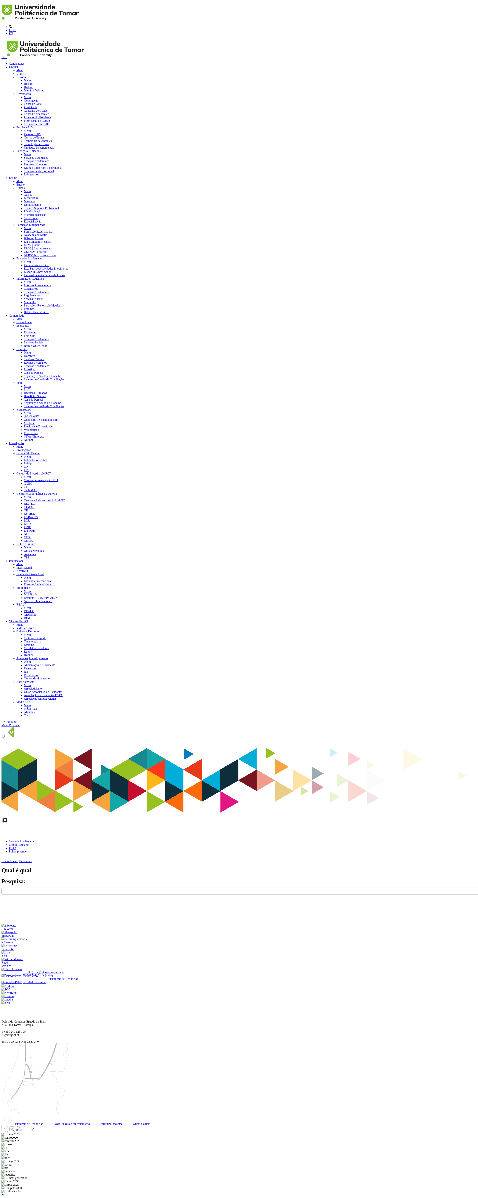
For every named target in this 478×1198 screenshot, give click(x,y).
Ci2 (26, 486)
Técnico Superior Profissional (41, 208)
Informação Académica (30, 278)
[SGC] (5, 989)
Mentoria (29, 423)
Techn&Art (30, 490)
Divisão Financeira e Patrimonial (43, 167)
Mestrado (29, 201)
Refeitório (30, 668)
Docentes (21, 349)
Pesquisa (11, 721)
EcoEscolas (31, 433)
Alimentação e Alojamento (32, 658)
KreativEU (22, 570)
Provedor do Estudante (37, 117)
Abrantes (29, 712)
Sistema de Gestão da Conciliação (44, 379)
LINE (27, 527)
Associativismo (25, 681)
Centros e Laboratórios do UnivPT (36, 493)
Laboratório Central (28, 453)
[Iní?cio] (40, 20)
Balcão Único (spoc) (36, 345)
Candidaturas (16, 63)
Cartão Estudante (19, 844)
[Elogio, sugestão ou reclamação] (11, 969)
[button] (2, 1194)
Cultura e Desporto (27, 631)
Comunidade (16, 315)
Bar (26, 671)
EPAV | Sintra (32, 245)
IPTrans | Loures (33, 238)
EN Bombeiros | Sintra (37, 241)
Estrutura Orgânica (111, 1123)
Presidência (30, 107)
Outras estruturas (26, 544)
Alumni (28, 439)
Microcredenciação (35, 214)
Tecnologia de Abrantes (38, 140)
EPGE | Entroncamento (38, 248)
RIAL (27, 618)
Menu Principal (10, 725)
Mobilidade (23, 587)
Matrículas (30, 302)
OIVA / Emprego (34, 436)
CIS (26, 510)
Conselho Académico (36, 114)
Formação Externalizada (30, 224)
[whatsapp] (40, 1130)
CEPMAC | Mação (35, 251)
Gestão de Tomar (34, 137)
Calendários (31, 288)
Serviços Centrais (34, 359)
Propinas (29, 308)
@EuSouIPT (24, 409)
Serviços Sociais (33, 298)
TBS (27, 557)
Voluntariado (31, 429)
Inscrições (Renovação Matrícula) (43, 305)
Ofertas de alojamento (37, 678)
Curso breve (31, 218)
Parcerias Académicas (29, 258)
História (21, 77)
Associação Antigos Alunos (40, 698)
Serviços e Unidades (28, 151)
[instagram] (12, 1130)
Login (12, 30)
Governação (23, 93)
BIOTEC (29, 503)
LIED (27, 523)
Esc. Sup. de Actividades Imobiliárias (46, 268)
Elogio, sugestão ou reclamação (71, 1123)
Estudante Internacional (30, 574)
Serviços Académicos (36, 161)
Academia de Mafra (35, 235)
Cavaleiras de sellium (36, 648)
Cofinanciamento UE (36, 124)
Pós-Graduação (33, 211)
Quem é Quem (141, 1123)
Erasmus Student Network (39, 584)
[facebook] (4, 1130)
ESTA (12, 848)
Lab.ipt (28, 463)
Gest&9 (28, 540)
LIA (26, 470)
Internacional (16, 560)
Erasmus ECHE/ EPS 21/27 (40, 597)
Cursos (20, 187)
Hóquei (28, 654)
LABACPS (31, 517)
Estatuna (29, 644)
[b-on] (5, 1002)
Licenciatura (31, 198)
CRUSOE (30, 614)
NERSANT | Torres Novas (40, 255)
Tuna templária (32, 641)
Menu (19, 70)
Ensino (13, 177)
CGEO (28, 483)
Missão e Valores (34, 90)
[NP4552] (7, 986)
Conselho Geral (33, 103)
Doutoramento (32, 204)
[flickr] (33, 1130)
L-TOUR (29, 530)
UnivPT (13, 67)
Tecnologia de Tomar (36, 144)
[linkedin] (26, 1130)
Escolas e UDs (25, 127)
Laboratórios (31, 174)
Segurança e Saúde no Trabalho (42, 376)
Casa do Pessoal (33, 372)
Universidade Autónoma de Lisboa (44, 275)
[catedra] (7, 999)
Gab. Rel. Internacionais (38, 601)
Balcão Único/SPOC (36, 312)
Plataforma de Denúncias (28, 1123)
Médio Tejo (23, 702)
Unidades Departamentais (39, 147)
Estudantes (22, 325)
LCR (27, 520)
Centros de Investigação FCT (33, 473)
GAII (27, 466)
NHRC (28, 534)
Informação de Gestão (37, 120)
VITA (27, 537)
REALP (21, 604)
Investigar (29, 369)
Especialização (32, 221)
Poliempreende (18, 851)
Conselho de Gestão (36, 110)
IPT (4, 57)
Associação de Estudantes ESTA (43, 695)
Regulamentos (32, 295)
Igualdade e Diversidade (38, 426)
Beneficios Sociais (35, 396)
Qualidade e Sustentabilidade (41, 419)
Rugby (28, 651)
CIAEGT (29, 507)
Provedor (29, 335)
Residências (31, 675)
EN (11, 33)
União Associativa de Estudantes (43, 691)
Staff (19, 382)
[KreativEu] (9, 992)
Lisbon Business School (38, 271)
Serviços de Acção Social (39, 171)
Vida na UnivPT (18, 621)
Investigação (16, 443)
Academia (30, 554)
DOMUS (29, 513)
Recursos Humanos (35, 164)
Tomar (28, 715)
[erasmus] (7, 996)
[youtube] (19, 1130)
